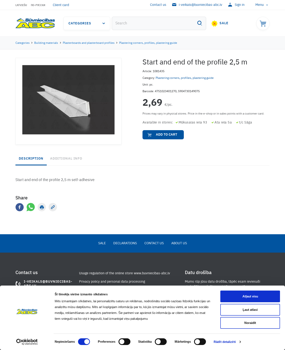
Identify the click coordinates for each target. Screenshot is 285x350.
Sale (223, 23)
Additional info (66, 158)
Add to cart (166, 134)
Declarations (125, 243)
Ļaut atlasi (250, 309)
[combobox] (159, 23)
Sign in (240, 5)
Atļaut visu (250, 296)
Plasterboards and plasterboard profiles (89, 43)
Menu (259, 5)
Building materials (46, 43)
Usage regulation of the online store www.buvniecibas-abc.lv (124, 273)
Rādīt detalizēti (225, 342)
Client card (61, 5)
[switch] (124, 341)
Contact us (158, 5)
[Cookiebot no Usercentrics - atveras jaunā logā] (27, 342)
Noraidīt (250, 323)
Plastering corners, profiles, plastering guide (148, 43)
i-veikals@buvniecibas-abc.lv (200, 5)
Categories (79, 23)
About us (179, 243)
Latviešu (21, 5)
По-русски (38, 5)
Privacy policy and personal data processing (112, 281)
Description (31, 158)
